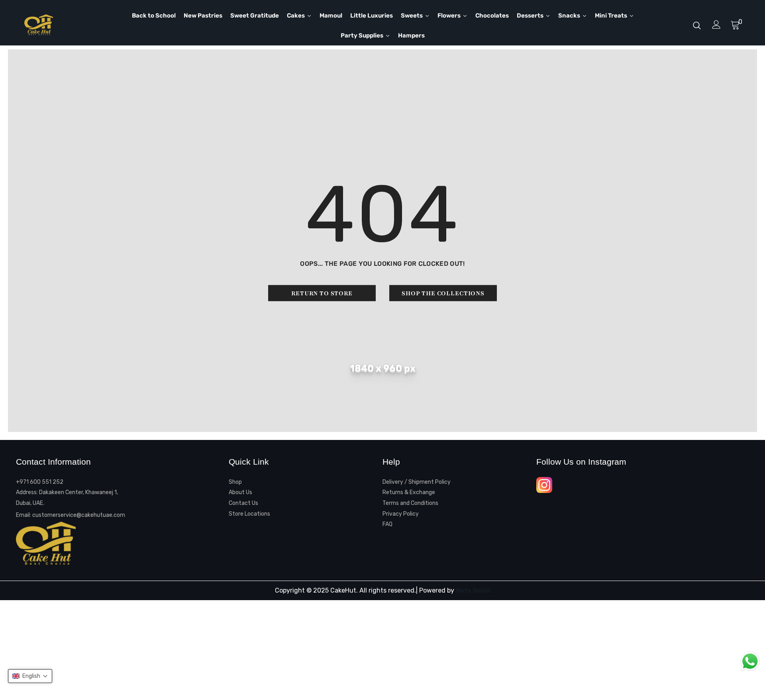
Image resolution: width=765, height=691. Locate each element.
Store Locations (249, 513)
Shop (235, 482)
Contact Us (243, 503)
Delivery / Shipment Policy (416, 482)
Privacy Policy (400, 513)
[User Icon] (716, 24)
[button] (30, 676)
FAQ (387, 524)
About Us (240, 492)
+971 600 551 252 (39, 482)
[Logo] (65, 24)
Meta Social (473, 590)
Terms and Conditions (410, 503)
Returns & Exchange (408, 492)
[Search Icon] (697, 25)
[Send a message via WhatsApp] (750, 661)
